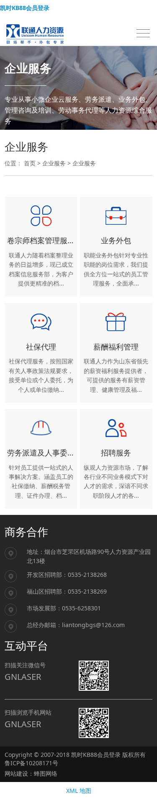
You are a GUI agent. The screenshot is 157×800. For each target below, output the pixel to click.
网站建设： (19, 773)
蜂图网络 (45, 773)
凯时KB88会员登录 (24, 8)
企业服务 (54, 163)
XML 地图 (78, 791)
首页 (30, 163)
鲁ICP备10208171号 (31, 763)
